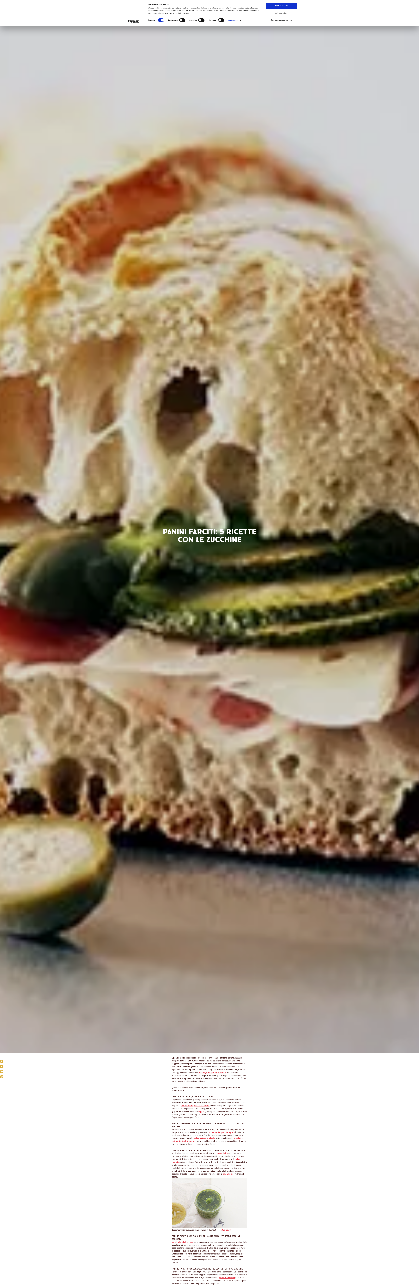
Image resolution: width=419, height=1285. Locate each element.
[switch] (182, 20)
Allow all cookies (281, 6)
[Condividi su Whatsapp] (1, 1076)
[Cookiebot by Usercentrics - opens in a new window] (133, 21)
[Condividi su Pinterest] (1, 1071)
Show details (233, 20)
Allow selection (281, 13)
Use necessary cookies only (281, 20)
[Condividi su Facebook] (1, 1061)
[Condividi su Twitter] (1, 1066)
